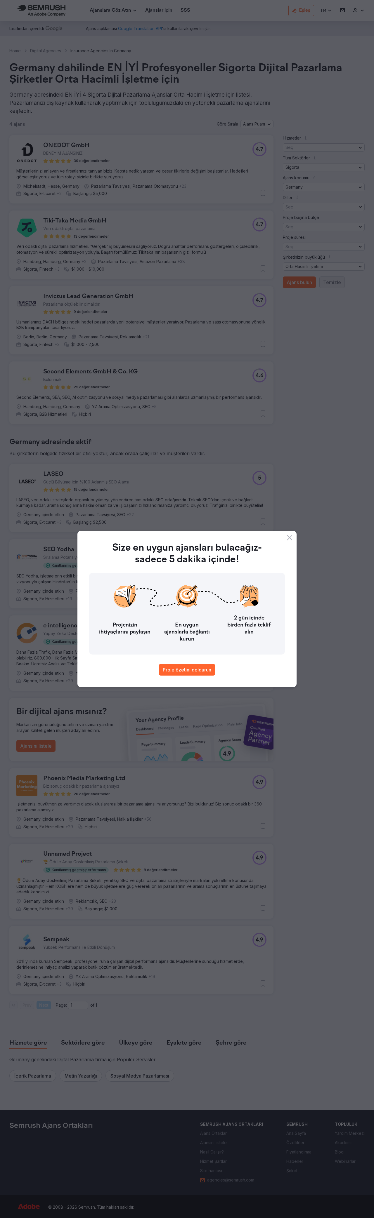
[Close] (290, 538)
